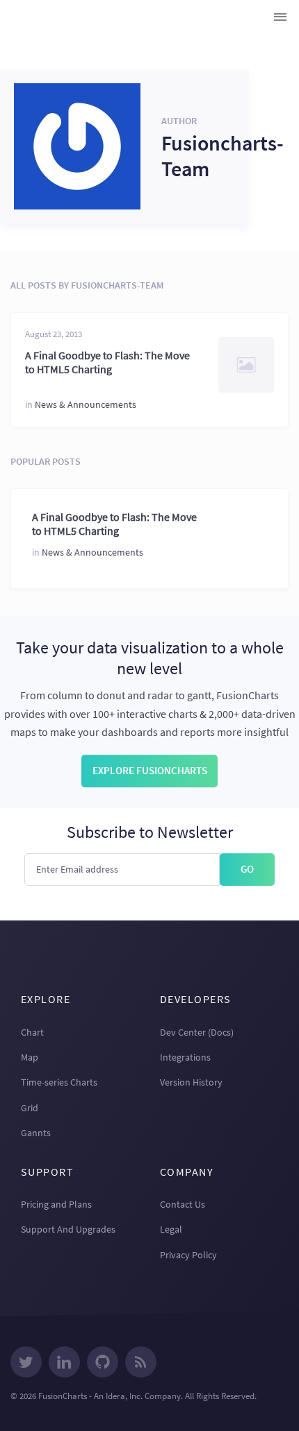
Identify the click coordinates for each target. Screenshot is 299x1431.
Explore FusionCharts (149, 770)
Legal (171, 1229)
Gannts (36, 1132)
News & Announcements (85, 404)
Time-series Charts (59, 1082)
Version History (191, 1082)
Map (29, 1057)
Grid (29, 1108)
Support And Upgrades (68, 1229)
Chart (32, 1032)
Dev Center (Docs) (197, 1032)
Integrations (185, 1057)
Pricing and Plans (56, 1204)
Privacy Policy (188, 1255)
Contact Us (182, 1204)
